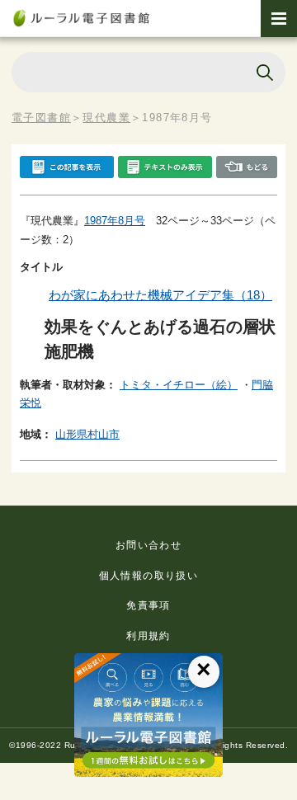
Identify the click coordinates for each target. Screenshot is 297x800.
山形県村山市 (87, 434)
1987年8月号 (114, 220)
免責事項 (148, 605)
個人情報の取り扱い (149, 575)
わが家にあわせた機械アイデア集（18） (160, 295)
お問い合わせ (149, 545)
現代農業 (106, 117)
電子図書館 (41, 117)
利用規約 (148, 636)
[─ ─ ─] (279, 18)
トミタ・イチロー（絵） (179, 385)
